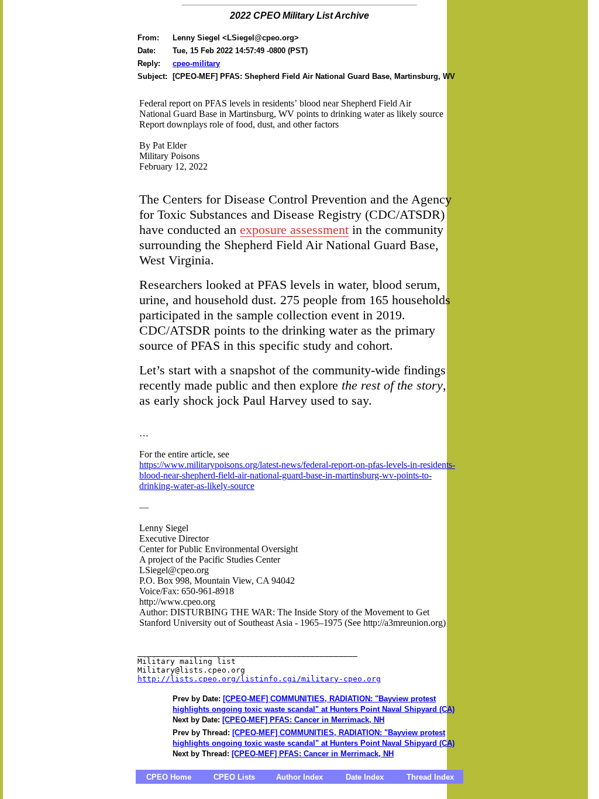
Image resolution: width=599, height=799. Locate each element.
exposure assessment (294, 229)
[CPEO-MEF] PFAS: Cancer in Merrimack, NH (303, 719)
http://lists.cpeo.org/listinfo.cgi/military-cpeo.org (259, 678)
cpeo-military (196, 63)
